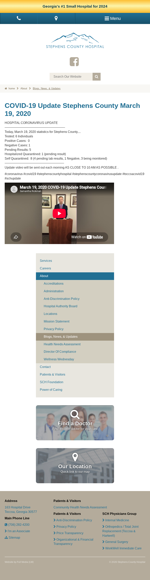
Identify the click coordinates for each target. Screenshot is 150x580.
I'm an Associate (18, 531)
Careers (45, 268)
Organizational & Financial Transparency (73, 542)
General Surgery (116, 542)
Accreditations (53, 283)
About (24, 88)
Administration (54, 291)
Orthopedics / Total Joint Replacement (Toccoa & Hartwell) (120, 531)
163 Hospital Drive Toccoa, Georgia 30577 (21, 509)
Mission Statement (56, 321)
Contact (45, 367)
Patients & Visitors (52, 374)
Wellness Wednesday (59, 359)
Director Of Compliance (60, 351)
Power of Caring (51, 389)
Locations (50, 313)
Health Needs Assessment (62, 344)
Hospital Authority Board (60, 306)
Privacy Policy (53, 329)
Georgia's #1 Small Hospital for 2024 (75, 6)
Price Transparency (69, 533)
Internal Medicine (116, 520)
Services (46, 260)
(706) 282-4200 (18, 524)
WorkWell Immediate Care (123, 548)
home (11, 88)
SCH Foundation (51, 382)
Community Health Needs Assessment (80, 507)
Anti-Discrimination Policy (61, 298)
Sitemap (14, 537)
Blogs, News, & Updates (47, 88)
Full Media (22, 562)
